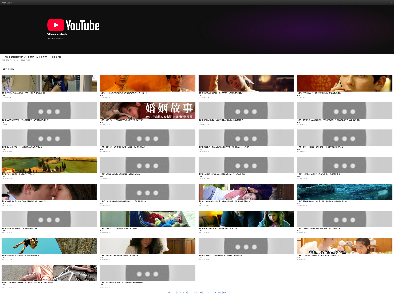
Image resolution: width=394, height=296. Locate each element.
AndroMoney (7, 2)
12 (208, 292)
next (224, 292)
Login (390, 2)
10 (201, 292)
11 (204, 292)
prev (169, 292)
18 (215, 292)
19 (219, 292)
